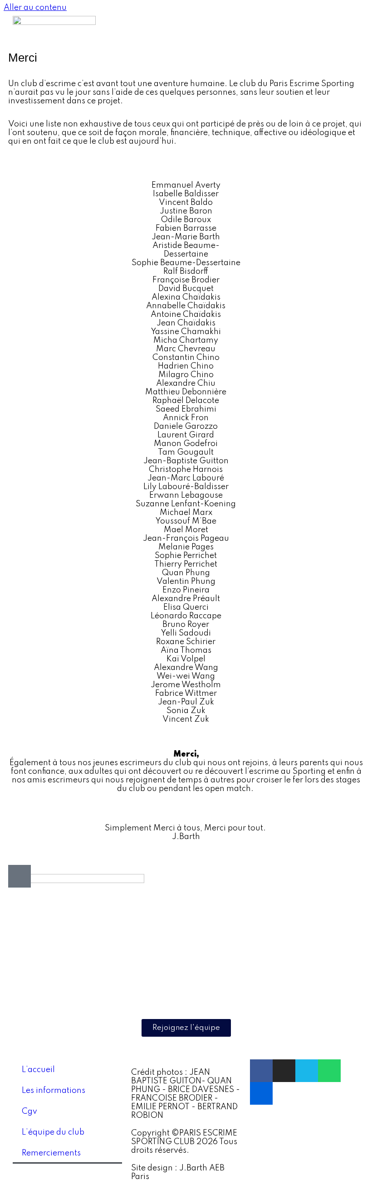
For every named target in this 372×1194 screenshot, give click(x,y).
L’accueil (38, 1070)
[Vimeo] (306, 1070)
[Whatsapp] (329, 1070)
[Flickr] (261, 1093)
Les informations (53, 1091)
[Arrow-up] (19, 876)
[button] (342, 29)
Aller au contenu (35, 8)
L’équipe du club (53, 1132)
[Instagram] (284, 1070)
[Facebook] (261, 1070)
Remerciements (51, 1153)
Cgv (29, 1111)
